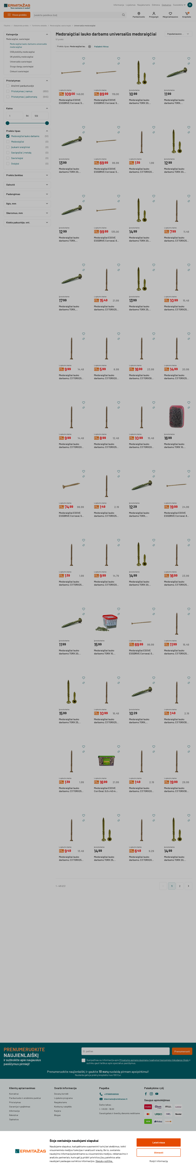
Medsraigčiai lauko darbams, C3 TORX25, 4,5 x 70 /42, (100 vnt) (105, 445)
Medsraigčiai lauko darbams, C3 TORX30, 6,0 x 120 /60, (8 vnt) (175, 721)
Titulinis (7, 25)
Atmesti (158, 1152)
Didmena (156, 5)
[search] (123, 15)
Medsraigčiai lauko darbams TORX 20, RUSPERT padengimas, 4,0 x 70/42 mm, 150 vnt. (176, 170)
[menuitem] (119, 4)
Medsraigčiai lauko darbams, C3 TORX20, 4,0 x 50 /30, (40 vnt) (140, 790)
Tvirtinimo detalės (39, 25)
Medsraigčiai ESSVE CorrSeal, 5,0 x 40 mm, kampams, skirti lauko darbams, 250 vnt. (106, 790)
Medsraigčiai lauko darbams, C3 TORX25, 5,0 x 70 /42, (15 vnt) (70, 583)
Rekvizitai (13, 1115)
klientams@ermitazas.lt (115, 1099)
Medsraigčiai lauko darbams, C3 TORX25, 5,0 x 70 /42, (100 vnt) (70, 377)
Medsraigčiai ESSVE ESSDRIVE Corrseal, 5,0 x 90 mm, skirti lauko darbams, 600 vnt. (106, 170)
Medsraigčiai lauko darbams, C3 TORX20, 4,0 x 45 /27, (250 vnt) (105, 583)
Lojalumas (131, 5)
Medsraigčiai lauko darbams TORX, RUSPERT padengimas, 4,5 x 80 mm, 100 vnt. (141, 514)
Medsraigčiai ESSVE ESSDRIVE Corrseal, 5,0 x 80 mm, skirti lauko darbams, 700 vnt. (141, 652)
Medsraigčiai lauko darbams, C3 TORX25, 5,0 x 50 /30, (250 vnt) (175, 583)
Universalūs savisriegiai (21, 61)
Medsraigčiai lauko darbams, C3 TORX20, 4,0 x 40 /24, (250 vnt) (71, 445)
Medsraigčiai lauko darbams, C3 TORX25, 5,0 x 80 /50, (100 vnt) (175, 652)
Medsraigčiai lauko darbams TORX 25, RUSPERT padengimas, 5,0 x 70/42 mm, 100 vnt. (106, 858)
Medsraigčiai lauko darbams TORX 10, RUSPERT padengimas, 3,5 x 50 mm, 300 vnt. (106, 652)
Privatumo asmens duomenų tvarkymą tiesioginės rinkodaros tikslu (154, 1060)
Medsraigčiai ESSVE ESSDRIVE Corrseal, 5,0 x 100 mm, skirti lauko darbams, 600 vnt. (106, 101)
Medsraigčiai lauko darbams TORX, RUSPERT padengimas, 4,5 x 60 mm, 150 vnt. (71, 239)
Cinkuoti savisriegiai (19, 71)
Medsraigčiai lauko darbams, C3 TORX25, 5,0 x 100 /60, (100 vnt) (106, 308)
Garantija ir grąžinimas (19, 1106)
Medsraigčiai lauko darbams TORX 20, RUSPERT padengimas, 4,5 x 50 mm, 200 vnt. (71, 170)
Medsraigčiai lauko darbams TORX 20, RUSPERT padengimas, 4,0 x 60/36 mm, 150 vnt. (141, 101)
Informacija (119, 5)
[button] (139, 15)
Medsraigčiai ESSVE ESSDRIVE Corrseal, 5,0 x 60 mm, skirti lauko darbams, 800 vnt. (71, 514)
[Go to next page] (188, 886)
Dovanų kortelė (61, 1093)
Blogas (57, 1115)
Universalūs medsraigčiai (84, 25)
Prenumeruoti (182, 1051)
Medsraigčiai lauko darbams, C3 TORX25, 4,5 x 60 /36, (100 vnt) (175, 239)
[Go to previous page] (163, 886)
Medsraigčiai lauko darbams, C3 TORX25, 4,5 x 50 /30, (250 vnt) (105, 721)
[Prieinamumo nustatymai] (189, 4)
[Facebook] (145, 1093)
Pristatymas (15, 1102)
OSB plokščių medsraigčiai (22, 52)
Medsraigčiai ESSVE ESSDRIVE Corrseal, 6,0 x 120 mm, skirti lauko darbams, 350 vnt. (106, 239)
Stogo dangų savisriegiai (21, 66)
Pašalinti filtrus (101, 46)
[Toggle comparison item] (83, 63)
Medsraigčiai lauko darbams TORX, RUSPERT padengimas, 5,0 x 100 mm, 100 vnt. (71, 308)
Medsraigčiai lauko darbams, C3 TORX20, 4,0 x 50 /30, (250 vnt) (140, 445)
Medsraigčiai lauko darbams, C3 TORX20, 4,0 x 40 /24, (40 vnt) (140, 170)
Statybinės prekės (21, 25)
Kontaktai (14, 1093)
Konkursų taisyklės (63, 1106)
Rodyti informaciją (158, 1161)
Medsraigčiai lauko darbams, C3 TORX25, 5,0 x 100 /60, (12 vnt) (105, 514)
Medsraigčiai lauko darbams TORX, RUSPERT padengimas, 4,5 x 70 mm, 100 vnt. (141, 721)
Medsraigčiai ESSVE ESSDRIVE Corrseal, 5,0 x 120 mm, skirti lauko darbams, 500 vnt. (71, 101)
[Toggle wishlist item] (83, 58)
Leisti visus (159, 1142)
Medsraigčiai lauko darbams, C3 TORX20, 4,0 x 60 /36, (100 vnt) (105, 377)
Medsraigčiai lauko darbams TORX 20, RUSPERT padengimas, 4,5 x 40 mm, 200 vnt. (71, 652)
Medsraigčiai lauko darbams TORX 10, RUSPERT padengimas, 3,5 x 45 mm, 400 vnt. (176, 445)
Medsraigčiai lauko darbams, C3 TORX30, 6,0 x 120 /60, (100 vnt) (176, 790)
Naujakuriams (143, 5)
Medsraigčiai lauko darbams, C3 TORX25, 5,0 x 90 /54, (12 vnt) (70, 790)
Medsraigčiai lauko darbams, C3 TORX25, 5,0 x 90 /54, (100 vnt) (175, 377)
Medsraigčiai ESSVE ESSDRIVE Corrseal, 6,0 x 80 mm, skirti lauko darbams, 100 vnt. (176, 514)
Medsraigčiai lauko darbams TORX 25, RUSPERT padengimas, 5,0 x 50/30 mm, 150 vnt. (141, 308)
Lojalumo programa (63, 1098)
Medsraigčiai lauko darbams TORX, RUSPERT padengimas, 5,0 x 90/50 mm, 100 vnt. (176, 101)
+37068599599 (111, 1094)
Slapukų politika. (104, 1161)
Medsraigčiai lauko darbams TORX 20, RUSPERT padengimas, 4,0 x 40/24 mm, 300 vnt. (141, 239)
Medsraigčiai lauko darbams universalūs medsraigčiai (28, 45)
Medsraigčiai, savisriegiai (60, 25)
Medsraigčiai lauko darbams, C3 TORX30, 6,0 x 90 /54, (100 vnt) (140, 377)
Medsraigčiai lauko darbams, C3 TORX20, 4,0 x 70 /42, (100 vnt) (140, 858)
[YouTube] (156, 1093)
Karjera (57, 1111)
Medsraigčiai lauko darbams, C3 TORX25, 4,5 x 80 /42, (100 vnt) (175, 308)
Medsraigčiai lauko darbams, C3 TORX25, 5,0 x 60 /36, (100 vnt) (70, 858)
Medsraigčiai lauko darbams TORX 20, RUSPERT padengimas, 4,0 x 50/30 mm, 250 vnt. (141, 583)
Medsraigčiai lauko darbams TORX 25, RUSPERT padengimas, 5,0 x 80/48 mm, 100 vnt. (71, 721)
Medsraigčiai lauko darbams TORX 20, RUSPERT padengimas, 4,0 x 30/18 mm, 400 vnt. (176, 858)
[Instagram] (151, 1093)
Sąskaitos (166, 5)
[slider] (7, 123)
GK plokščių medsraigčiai (21, 56)
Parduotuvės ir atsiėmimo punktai (25, 1098)
